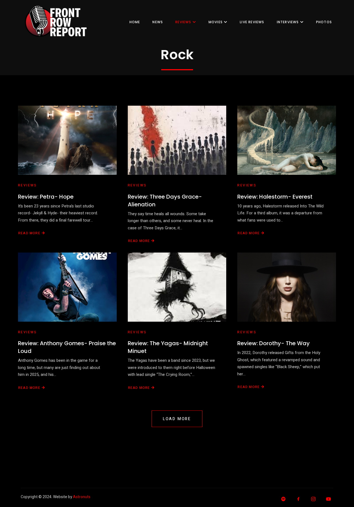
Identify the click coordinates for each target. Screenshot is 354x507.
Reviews (183, 22)
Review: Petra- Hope (46, 197)
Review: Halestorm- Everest (275, 197)
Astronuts (81, 497)
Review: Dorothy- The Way (273, 343)
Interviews (288, 22)
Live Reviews (252, 22)
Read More (29, 233)
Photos (324, 22)
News (157, 22)
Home (134, 22)
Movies (216, 22)
